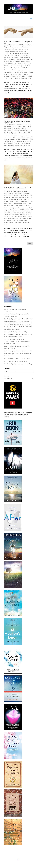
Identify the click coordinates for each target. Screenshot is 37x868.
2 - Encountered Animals (15, 47)
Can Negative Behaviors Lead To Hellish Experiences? (17, 122)
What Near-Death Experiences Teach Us (17, 187)
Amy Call (11, 49)
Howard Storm (21, 59)
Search (30, 243)
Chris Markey (15, 55)
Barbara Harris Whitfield (11, 216)
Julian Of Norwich (9, 64)
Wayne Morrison (26, 78)
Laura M (11, 66)
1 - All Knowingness (24, 195)
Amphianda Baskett (9, 141)
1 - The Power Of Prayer (19, 203)
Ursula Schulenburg (14, 78)
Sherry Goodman (24, 74)
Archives (6, 376)
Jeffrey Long (13, 143)
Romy (6, 74)
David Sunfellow (10, 45)
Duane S (13, 57)
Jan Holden (29, 59)
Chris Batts (7, 55)
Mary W (13, 68)
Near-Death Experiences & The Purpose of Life (18, 42)
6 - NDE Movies (23, 210)
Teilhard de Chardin (10, 76)
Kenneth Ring (11, 220)
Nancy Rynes (19, 70)
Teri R (18, 76)
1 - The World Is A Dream (21, 205)
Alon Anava (20, 212)
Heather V (28, 57)
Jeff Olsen (17, 61)
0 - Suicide (15, 135)
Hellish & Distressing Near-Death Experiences (17, 321)
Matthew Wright (21, 68)
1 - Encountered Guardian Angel (16, 199)
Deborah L (7, 57)
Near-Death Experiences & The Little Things (17, 358)
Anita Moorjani (19, 214)
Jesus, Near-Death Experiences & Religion (16, 332)
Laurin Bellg (18, 66)
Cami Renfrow (13, 53)
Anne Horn (13, 51)
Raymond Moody (25, 145)
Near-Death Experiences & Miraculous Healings (18, 364)
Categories (7, 368)
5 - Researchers (13, 210)
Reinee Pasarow (19, 222)
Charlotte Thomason (24, 53)
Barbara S (20, 51)
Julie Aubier (18, 64)
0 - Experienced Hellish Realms (21, 131)
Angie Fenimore (19, 49)
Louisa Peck (26, 66)
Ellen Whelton (20, 57)
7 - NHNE (30, 139)
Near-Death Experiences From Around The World (18, 319)
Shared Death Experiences (12, 329)
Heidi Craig (7, 59)
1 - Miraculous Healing (21, 201)
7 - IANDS (17, 139)
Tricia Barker (24, 76)
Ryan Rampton (13, 74)
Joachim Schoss (25, 61)
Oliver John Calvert (22, 72)
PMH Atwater (15, 145)
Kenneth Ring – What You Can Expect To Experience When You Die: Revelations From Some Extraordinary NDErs (17, 341)
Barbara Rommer (21, 141)
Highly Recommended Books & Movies (15, 361)
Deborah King (24, 55)
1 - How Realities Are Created (23, 137)
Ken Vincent (21, 143)
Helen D (13, 59)
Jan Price (6, 61)
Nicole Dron (13, 72)
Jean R (11, 61)
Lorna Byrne (19, 220)
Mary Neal (7, 68)
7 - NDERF (23, 139)
